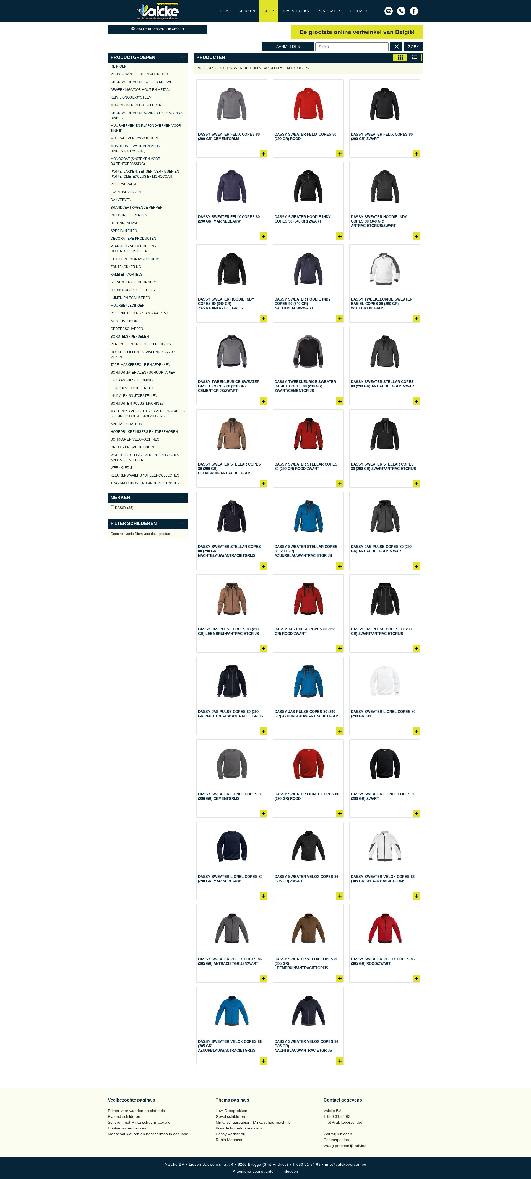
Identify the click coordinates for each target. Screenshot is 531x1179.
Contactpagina (336, 1139)
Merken (247, 11)
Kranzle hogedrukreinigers (239, 1128)
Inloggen (290, 1171)
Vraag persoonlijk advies (160, 29)
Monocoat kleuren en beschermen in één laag (148, 1134)
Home (225, 11)
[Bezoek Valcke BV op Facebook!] (414, 11)
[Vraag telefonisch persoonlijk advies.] (401, 11)
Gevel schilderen (230, 1116)
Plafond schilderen (124, 1116)
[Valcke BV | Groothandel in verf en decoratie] (157, 11)
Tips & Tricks (295, 11)
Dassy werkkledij (230, 1134)
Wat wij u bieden (338, 1134)
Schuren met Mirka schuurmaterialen (140, 1122)
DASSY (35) (123, 508)
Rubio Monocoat (230, 1139)
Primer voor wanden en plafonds (136, 1110)
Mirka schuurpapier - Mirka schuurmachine (253, 1122)
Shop (269, 11)
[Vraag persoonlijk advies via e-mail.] (388, 11)
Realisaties (329, 11)
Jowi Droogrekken (231, 1110)
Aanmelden (288, 46)
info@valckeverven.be (343, 1122)
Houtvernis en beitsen (127, 1128)
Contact (359, 11)
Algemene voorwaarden (254, 1171)
